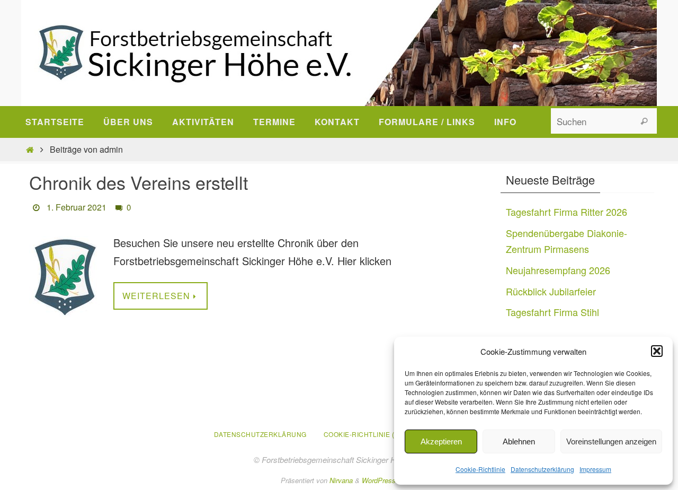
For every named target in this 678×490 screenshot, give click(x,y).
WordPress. (380, 480)
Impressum (595, 469)
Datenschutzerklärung (542, 469)
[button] (657, 351)
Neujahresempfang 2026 (558, 270)
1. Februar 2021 (76, 207)
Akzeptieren (441, 441)
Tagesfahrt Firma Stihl (552, 312)
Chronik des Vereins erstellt (138, 182)
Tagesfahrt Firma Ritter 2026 (566, 211)
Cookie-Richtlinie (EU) (365, 434)
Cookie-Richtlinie (480, 469)
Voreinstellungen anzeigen (611, 441)
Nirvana (341, 480)
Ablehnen (519, 441)
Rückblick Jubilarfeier (551, 291)
